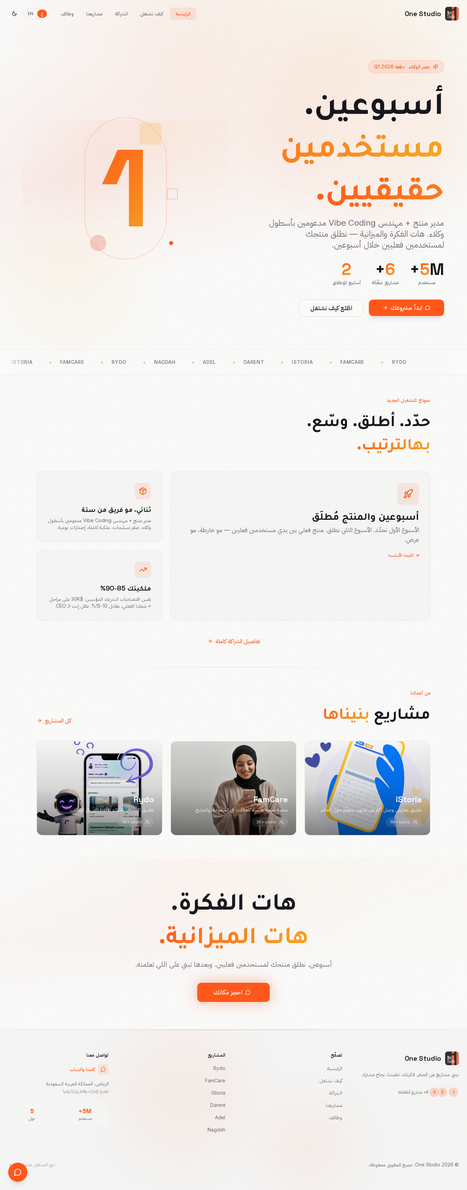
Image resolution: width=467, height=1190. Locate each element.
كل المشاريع (58, 720)
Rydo (219, 1068)
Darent (217, 1105)
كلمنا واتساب (82, 1069)
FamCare (215, 1080)
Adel (220, 1117)
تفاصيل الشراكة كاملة (237, 641)
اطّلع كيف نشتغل (331, 308)
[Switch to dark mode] (14, 14)
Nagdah (216, 1130)
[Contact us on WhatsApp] (17, 1172)
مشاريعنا (334, 1105)
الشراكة (335, 1093)
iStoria (218, 1093)
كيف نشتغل (330, 1080)
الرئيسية (334, 1068)
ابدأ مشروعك (406, 307)
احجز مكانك (228, 992)
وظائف (335, 1117)
